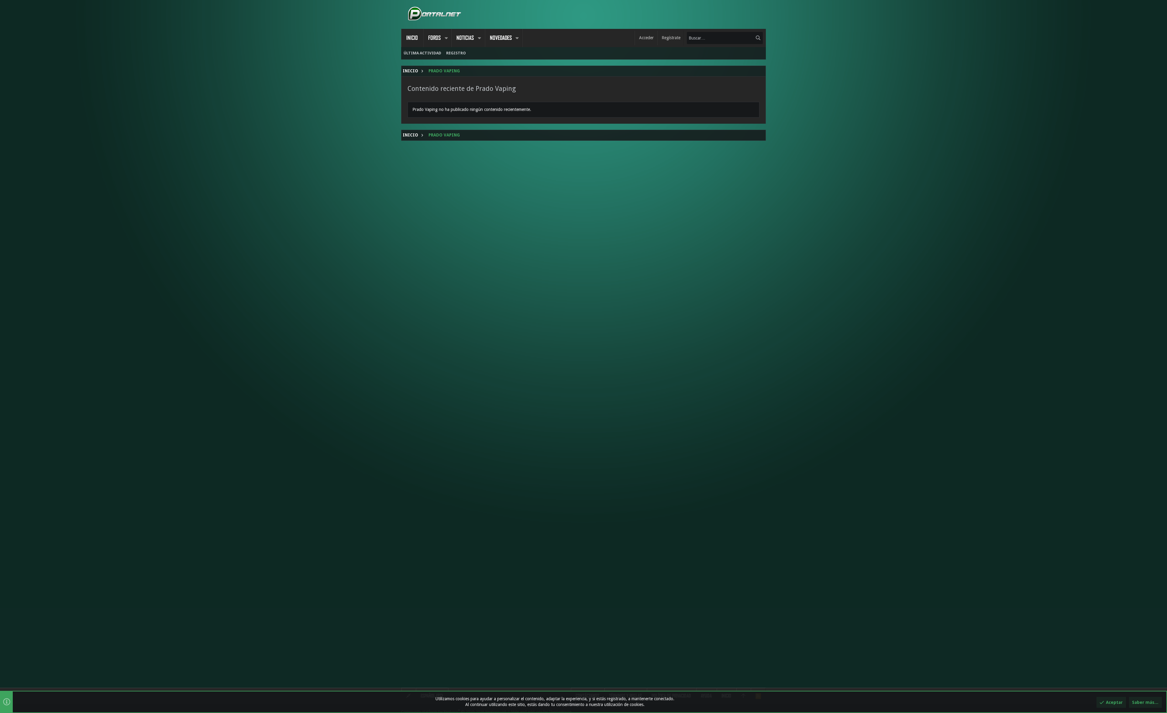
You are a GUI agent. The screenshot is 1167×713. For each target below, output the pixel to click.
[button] (446, 38)
